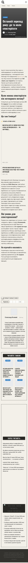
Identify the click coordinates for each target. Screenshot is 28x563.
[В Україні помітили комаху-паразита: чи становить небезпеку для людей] (20, 363)
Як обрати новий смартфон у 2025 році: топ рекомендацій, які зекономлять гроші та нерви (14, 524)
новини (16, 298)
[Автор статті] (14, 312)
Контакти (14, 559)
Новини (5, 17)
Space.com (20, 76)
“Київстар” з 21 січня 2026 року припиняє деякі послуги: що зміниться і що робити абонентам (13, 469)
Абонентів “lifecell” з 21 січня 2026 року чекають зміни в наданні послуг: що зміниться (14, 518)
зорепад (11, 298)
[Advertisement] (14, 54)
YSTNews (6, 554)
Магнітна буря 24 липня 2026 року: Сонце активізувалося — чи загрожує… (13, 127)
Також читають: (14, 511)
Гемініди (6, 298)
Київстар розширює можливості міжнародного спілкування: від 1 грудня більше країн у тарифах (14, 536)
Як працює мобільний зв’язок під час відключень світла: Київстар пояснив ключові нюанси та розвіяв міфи (13, 530)
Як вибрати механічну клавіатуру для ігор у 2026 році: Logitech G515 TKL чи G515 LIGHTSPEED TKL (13, 452)
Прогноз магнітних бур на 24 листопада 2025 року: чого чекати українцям (13, 170)
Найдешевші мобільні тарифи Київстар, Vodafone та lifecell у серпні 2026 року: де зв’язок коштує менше (13, 445)
